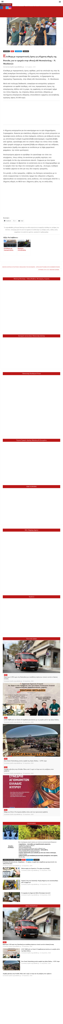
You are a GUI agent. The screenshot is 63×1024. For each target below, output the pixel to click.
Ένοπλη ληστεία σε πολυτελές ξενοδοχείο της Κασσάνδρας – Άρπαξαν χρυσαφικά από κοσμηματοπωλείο (31, 267)
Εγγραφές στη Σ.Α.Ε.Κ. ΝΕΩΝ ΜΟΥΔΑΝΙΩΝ (48, 269)
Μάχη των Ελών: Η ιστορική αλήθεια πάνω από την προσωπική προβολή (26, 812)
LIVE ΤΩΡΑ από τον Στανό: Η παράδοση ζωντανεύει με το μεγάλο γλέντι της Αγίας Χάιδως (31, 720)
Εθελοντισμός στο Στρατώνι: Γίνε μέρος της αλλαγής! (35, 868)
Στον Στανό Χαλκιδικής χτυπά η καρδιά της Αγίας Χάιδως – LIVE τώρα (25, 761)
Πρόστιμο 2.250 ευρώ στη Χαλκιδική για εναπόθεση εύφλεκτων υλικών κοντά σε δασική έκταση (30, 677)
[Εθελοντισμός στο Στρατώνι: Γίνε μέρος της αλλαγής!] (11, 872)
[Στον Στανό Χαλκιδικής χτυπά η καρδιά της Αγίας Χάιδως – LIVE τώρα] (31, 740)
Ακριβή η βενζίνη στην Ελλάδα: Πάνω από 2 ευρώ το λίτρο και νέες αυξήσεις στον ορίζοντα (29, 770)
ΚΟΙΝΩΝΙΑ (6, 51)
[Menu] (2, 1)
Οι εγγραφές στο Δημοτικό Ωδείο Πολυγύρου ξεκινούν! (36, 893)
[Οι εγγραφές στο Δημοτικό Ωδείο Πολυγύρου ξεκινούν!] (11, 897)
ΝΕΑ (12, 51)
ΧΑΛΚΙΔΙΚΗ (18, 51)
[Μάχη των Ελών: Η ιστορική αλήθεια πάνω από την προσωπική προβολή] (31, 791)
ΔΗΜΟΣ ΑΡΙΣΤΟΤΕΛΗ (9, 859)
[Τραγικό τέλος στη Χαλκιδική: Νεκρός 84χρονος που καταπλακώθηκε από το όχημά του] (11, 885)
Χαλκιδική (25, 51)
